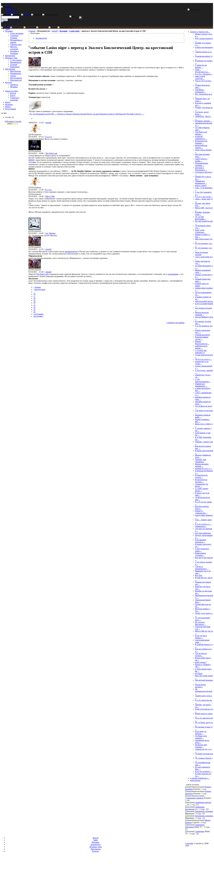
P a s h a (48, 137)
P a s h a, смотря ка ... (204, 74)
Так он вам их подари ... (201, 654)
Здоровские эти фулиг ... (201, 485)
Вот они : (199, 575)
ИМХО (31, 160)
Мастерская (10, 69)
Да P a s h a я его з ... (203, 359)
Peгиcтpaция (10, 109)
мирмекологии (71, 251)
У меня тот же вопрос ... (201, 66)
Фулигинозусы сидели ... (201, 476)
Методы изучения (14, 48)
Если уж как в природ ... (201, 637)
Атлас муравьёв (16, 33)
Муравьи (9, 31)
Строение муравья (14, 37)
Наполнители (16, 80)
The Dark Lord (51, 153)
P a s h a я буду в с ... (203, 524)
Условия (13, 65)
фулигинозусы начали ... (201, 146)
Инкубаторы (15, 71)
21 (34, 305)
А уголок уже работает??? (201, 351)
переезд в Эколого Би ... (200, 32)
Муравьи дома (11, 58)
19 (34, 301)
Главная (31, 31)
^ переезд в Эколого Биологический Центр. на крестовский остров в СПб (87, 114)
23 (34, 309)
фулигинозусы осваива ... (201, 142)
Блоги (12, 95)
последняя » (38, 316)
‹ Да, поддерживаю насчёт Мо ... (42, 114)
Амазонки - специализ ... (200, 91)
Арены (13, 76)
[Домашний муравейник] (26, 15)
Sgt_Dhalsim (50, 233)
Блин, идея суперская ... (200, 231)
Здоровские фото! (202, 335)
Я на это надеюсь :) (203, 771)
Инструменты (16, 78)
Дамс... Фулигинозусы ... (202, 71)
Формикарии (15, 62)
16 (34, 294)
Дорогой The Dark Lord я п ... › (131, 114)
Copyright (189, 843)
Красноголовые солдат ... (201, 338)
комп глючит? (201, 662)
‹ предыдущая (39, 289)
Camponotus (199, 831)
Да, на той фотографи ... (200, 218)
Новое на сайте (11, 91)
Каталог (8, 82)
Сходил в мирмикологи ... (202, 567)
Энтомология (41, 38)
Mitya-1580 (49, 196)
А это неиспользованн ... (203, 380)
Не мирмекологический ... (203, 691)
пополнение (195, 780)
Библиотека (10, 56)
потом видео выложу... (200, 686)
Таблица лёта (15, 44)
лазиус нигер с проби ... (201, 160)
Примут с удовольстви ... (201, 512)
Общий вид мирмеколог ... (201, 182)
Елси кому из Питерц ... (200, 732)
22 (34, 307)
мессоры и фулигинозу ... (201, 169)
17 (34, 296)
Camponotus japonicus (194, 798)
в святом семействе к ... (200, 778)
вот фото (198, 673)
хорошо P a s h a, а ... (203, 468)
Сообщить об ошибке (175, 323)
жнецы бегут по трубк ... (202, 362)
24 (34, 312)
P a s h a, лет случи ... (204, 197)
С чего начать (16, 60)
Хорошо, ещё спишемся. (200, 461)
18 (34, 298)
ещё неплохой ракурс (204, 301)
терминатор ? (200, 526)
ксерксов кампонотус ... (201, 137)
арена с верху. (201, 185)
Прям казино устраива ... (200, 554)
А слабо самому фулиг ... (201, 489)
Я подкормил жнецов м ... (200, 541)
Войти (8, 107)
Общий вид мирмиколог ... (201, 385)
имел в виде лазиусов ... (200, 77)
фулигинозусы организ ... (201, 481)
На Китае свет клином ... (201, 746)
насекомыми (173, 274)
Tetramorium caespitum (204, 811)
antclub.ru (14, 85)
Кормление (15, 67)
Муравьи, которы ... (203, 121)
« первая (37, 287)
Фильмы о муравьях (14, 52)
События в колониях (14, 99)
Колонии (63, 31)
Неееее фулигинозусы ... (202, 342)
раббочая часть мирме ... (201, 347)
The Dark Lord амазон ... (201, 133)
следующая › (38, 314)
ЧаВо (7, 29)
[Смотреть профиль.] (34, 66)
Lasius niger (74, 31)
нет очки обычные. (203, 533)
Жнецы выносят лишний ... (202, 313)
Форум (9, 4)
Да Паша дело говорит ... (201, 737)
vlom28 (55, 31)
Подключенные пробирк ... (201, 164)
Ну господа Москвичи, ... (200, 623)
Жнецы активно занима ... (202, 465)
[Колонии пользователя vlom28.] (34, 118)
